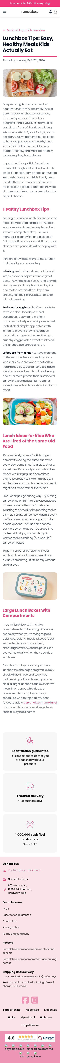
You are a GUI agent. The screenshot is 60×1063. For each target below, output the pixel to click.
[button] (30, 1038)
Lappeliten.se (30, 1025)
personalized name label (40, 703)
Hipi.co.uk (46, 1017)
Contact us (9, 921)
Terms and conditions (16, 933)
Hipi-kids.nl (28, 1017)
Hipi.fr (11, 1017)
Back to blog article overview (26, 30)
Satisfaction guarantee (17, 915)
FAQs (6, 908)
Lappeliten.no (11, 1010)
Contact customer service (24, 870)
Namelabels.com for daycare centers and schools (28, 951)
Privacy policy (11, 927)
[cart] (55, 12)
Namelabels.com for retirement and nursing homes (29, 961)
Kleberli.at (50, 1010)
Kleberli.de (32, 1010)
